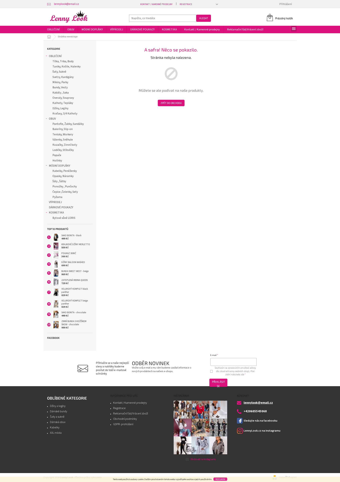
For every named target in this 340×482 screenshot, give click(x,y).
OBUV (52, 119)
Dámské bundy (58, 411)
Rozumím (220, 479)
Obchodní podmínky (125, 419)
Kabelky (54, 427)
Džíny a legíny (58, 406)
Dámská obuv (58, 422)
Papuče (56, 155)
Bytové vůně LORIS (63, 218)
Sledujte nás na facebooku (260, 421)
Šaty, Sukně (59, 72)
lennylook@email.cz (258, 403)
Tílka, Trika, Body (63, 61)
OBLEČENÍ (55, 56)
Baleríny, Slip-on (62, 129)
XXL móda (56, 433)
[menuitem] (54, 29)
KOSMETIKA (56, 213)
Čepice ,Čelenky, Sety (65, 192)
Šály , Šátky (59, 181)
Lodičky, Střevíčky (63, 150)
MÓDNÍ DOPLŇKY (59, 166)
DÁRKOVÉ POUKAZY (61, 207)
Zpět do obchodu (171, 102)
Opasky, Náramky (63, 176)
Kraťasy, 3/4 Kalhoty (64, 113)
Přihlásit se (218, 383)
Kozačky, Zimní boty (64, 145)
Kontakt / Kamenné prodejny (156, 4)
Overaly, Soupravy (63, 98)
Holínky (57, 161)
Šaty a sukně (57, 417)
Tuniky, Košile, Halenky (66, 66)
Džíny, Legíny (60, 108)
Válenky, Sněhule (62, 140)
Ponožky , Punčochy (64, 186)
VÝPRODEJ (55, 202)
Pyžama (57, 197)
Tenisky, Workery (62, 134)
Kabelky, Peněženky (64, 171)
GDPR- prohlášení (123, 424)
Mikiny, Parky (60, 82)
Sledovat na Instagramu (203, 459)
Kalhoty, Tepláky (62, 103)
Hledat (203, 18)
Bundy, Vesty (60, 87)
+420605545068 (255, 411)
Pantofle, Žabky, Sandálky (68, 124)
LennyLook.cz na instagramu (262, 431)
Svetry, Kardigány (63, 77)
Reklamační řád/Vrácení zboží (130, 413)
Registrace (186, 4)
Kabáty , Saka (60, 93)
